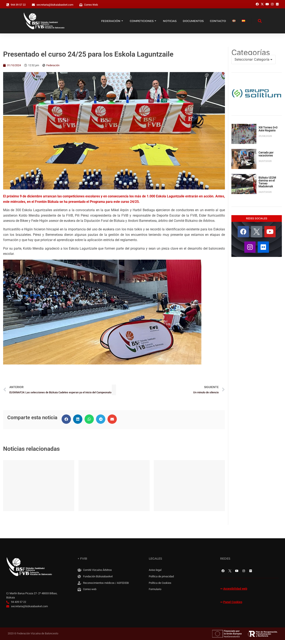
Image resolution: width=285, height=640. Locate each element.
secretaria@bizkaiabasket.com (55, 4)
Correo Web (91, 4)
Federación (52, 65)
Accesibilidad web (235, 588)
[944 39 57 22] (7, 4)
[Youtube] (270, 231)
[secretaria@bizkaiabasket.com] (33, 4)
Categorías (250, 52)
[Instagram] (250, 247)
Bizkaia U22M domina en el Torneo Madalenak (267, 182)
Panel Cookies (232, 602)
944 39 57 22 (18, 4)
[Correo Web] (80, 4)
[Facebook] (243, 231)
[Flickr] (263, 247)
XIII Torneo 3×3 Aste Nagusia (268, 129)
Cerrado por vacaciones (266, 154)
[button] (66, 419)
